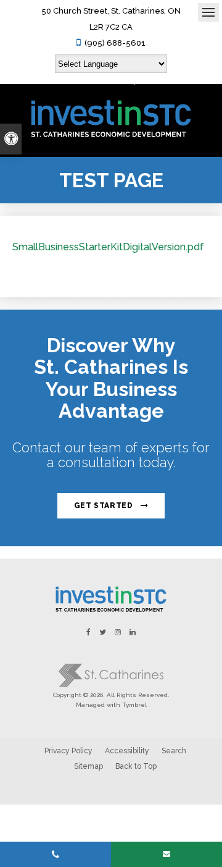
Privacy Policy (68, 750)
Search (174, 750)
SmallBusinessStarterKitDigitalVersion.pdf (108, 247)
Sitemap (88, 766)
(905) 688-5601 (115, 43)
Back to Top (136, 766)
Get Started (103, 505)
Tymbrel (134, 704)
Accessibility (127, 750)
